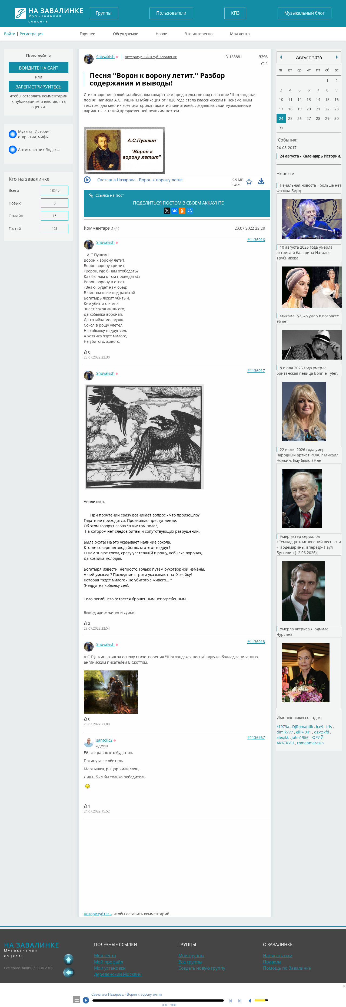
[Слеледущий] (280, 57)
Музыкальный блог (304, 13)
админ (102, 745)
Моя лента (240, 32)
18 (290, 108)
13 (309, 99)
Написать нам (277, 956)
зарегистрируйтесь (38, 87)
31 (281, 127)
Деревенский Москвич (118, 974)
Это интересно (198, 32)
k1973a (283, 726)
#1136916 (256, 239)
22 (327, 108)
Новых (15, 203)
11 (290, 99)
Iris (329, 726)
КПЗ (235, 13)
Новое (161, 32)
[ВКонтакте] (174, 211)
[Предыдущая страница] (68, 972)
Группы (103, 13)
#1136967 (256, 737)
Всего (14, 190)
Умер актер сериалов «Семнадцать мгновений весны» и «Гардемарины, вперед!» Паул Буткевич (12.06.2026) (309, 544)
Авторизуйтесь (98, 913)
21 (318, 108)
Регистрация (32, 33)
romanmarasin (310, 742)
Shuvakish (105, 56)
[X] (167, 211)
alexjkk (283, 737)
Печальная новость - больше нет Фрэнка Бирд (309, 188)
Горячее (87, 32)
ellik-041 (303, 732)
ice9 (319, 726)
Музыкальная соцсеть (56, 13)
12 (299, 99)
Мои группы (191, 956)
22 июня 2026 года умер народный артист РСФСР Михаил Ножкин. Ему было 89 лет (307, 455)
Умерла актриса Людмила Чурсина (302, 631)
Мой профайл (108, 962)
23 (336, 108)
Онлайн (16, 215)
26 (299, 118)
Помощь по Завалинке (287, 968)
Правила (272, 962)
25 (290, 118)
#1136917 (256, 370)
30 (336, 118)
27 (309, 118)
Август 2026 (309, 57)
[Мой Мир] (190, 211)
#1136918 (256, 641)
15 (54, 215)
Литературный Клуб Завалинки (151, 56)
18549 (54, 190)
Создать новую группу (201, 968)
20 (309, 108)
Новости (285, 173)
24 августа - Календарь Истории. (310, 156)
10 (281, 99)
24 (281, 118)
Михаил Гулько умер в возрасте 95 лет (308, 318)
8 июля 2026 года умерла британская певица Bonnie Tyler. (307, 370)
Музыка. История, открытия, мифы (34, 134)
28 (318, 118)
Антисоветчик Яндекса (39, 149)
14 (318, 99)
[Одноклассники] (182, 211)
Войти (9, 33)
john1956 (300, 737)
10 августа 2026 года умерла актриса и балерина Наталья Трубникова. (304, 253)
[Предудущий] (337, 57)
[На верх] (68, 959)
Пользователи (171, 13)
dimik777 (285, 732)
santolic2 (104, 740)
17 (281, 108)
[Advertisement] (177, 862)
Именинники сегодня (299, 717)
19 (299, 108)
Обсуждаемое (125, 32)
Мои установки (110, 968)
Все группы (190, 962)
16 (336, 99)
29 (327, 118)
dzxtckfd (321, 732)
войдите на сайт (38, 68)
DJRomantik (302, 726)
